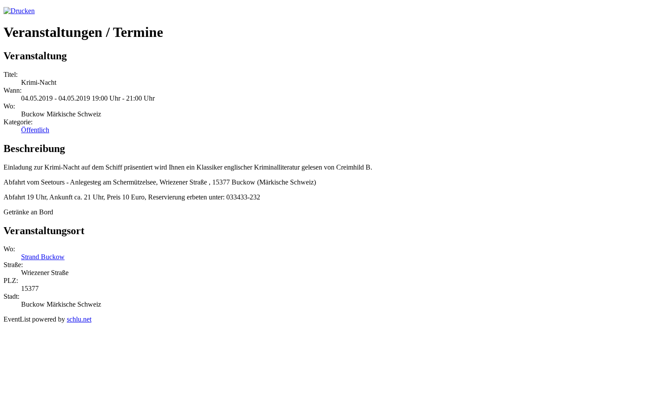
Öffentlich (35, 130)
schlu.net (79, 319)
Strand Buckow (43, 257)
